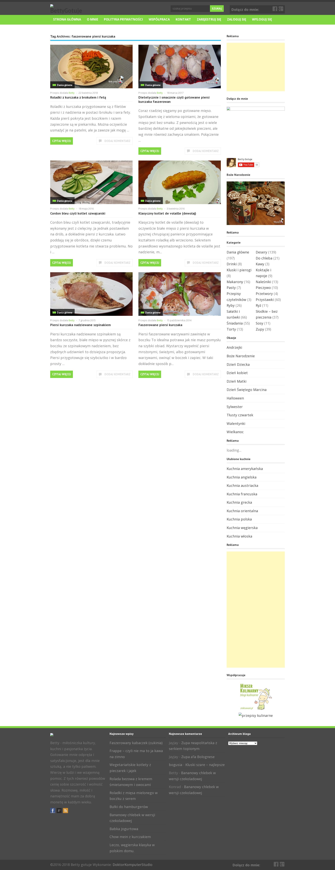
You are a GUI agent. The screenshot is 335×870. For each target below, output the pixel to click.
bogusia (175, 764)
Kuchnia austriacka (242, 485)
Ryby (231, 305)
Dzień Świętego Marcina (247, 389)
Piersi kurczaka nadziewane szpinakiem (80, 325)
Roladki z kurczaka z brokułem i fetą (78, 97)
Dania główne (64, 85)
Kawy (260, 264)
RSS (65, 810)
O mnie (92, 19)
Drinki (232, 264)
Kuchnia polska (239, 519)
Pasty (231, 287)
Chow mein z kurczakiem (130, 836)
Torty (231, 329)
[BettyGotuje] (66, 10)
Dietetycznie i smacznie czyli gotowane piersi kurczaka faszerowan (174, 99)
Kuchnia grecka (239, 502)
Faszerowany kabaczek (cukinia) (136, 742)
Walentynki (236, 423)
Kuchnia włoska (239, 536)
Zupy (260, 329)
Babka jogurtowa (124, 828)
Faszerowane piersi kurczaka (160, 325)
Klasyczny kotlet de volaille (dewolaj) (167, 213)
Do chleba (264, 258)
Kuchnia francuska (242, 494)
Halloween (235, 398)
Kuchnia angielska (241, 477)
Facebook (275, 8)
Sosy (259, 323)
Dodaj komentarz (117, 141)
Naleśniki (263, 281)
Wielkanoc (235, 431)
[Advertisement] (256, 67)
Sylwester (235, 406)
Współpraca (159, 19)
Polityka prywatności (123, 19)
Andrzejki (234, 347)
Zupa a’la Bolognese (198, 756)
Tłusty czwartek (240, 415)
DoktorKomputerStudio (132, 864)
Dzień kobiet (237, 372)
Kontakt (183, 19)
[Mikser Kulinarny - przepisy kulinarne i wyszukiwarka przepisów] (255, 709)
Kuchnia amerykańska (245, 468)
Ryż (258, 305)
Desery (261, 252)
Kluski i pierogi (239, 270)
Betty (72, 92)
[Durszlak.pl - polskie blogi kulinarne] (256, 715)
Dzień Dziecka (238, 364)
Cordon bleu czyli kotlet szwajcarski (77, 213)
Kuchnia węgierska (242, 527)
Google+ (281, 8)
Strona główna (67, 19)
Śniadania (235, 323)
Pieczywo (263, 287)
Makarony (235, 281)
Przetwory (264, 293)
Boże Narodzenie (241, 356)
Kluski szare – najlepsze (205, 764)
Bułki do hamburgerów (129, 806)
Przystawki (265, 299)
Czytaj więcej (61, 141)
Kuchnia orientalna (242, 510)
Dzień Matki (236, 381)
